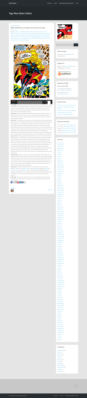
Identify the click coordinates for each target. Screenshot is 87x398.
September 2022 (60, 148)
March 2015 (59, 320)
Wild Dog (27, 40)
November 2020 (60, 190)
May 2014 (59, 339)
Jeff (15, 35)
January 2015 (60, 324)
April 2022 (59, 158)
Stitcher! (24, 168)
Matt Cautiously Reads (70, 126)
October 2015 (60, 307)
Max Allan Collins (30, 36)
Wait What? (17, 25)
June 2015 (59, 315)
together (35, 168)
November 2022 (60, 144)
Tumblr (17, 170)
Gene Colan (41, 33)
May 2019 (59, 225)
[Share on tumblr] (22, 182)
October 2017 (60, 261)
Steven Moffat (36, 38)
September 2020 (61, 194)
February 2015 (60, 322)
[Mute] (46, 102)
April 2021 (59, 181)
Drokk (58, 352)
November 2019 (60, 213)
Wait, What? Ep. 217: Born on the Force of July (28, 28)
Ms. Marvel (43, 36)
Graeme (12, 35)
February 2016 (60, 299)
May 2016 (59, 294)
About (55, 3)
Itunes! (27, 168)
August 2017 (60, 265)
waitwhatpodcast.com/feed (63, 93)
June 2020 (59, 200)
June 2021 (59, 177)
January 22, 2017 (14, 30)
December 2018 (60, 234)
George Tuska (48, 33)
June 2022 (59, 154)
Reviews (59, 363)
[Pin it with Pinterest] (18, 182)
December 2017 (60, 257)
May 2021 (59, 179)
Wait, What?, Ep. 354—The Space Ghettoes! (66, 110)
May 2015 (59, 316)
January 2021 (60, 186)
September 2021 (60, 171)
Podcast (47, 36)
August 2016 (60, 288)
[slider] (49, 101)
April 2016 (59, 295)
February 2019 (60, 230)
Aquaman (27, 31)
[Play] (13, 102)
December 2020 (60, 188)
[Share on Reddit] (16, 182)
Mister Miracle (37, 36)
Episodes (59, 354)
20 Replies (50, 189)
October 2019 (60, 215)
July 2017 (59, 267)
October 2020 (60, 192)
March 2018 (59, 251)
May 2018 (59, 248)
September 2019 (60, 217)
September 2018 (60, 240)
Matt (14, 170)
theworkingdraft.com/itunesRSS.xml (64, 90)
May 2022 (59, 156)
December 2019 (60, 211)
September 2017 (60, 263)
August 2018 (60, 242)
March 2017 (59, 274)
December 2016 (60, 280)
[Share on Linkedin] (20, 182)
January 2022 (60, 163)
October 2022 (60, 146)
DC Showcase (31, 33)
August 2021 (60, 173)
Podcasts (13, 25)
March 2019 (59, 228)
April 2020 (59, 204)
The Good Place (16, 40)
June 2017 (59, 269)
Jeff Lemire (18, 35)
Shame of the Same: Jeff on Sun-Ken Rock (72, 128)
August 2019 (60, 219)
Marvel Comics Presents (21, 36)
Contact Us (49, 3)
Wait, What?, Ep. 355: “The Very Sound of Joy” (67, 105)
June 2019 (59, 223)
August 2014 (60, 334)
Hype (58, 357)
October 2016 (60, 284)
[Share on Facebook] (12, 182)
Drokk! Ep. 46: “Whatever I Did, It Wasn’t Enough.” (65, 108)
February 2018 (60, 253)
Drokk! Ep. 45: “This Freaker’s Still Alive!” (65, 114)
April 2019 (59, 227)
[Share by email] (25, 182)
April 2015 (59, 318)
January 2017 (60, 278)
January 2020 (60, 209)
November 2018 (60, 236)
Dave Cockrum (24, 33)
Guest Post (59, 356)
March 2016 (59, 297)
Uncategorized (60, 367)
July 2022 (59, 152)
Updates (59, 369)
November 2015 (60, 305)
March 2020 (59, 206)
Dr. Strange (36, 33)
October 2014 (60, 330)
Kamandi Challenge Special (27, 35)
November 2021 (60, 167)
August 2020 (60, 196)
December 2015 (60, 303)
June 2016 (59, 292)
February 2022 (60, 162)
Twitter (65, 54)
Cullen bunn (18, 33)
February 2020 (60, 207)
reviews (15, 38)
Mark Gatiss (13, 36)
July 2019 (59, 221)
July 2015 (59, 313)
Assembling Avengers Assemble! (66, 3)
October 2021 (60, 169)
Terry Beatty (41, 38)
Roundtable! (60, 365)
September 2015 (60, 309)
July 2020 (59, 198)
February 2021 (60, 185)
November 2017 (60, 259)
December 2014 (60, 326)
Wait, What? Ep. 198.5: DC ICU (69, 124)
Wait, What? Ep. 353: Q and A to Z (64, 112)
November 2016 (60, 282)
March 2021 (59, 183)
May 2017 (59, 271)
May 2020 (59, 202)
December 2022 (60, 142)
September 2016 (60, 286)
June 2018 (59, 246)
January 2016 (60, 301)
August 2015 (60, 311)
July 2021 (59, 175)
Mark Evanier (46, 35)
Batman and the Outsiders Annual (37, 31)
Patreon (25, 170)
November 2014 (60, 328)
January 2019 (60, 232)
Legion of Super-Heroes (38, 35)
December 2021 (60, 165)
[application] (31, 102)
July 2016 (59, 290)
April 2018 (59, 250)
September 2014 (60, 332)
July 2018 (59, 244)
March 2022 (59, 160)
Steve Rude (30, 38)
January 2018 (60, 255)
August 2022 (60, 150)
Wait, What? (12, 3)
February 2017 (60, 276)
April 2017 (59, 272)
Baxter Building (60, 350)
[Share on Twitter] (14, 182)
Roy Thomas (20, 38)
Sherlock (25, 38)
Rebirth (12, 38)
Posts (58, 361)
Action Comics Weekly (20, 31)
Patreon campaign (67, 66)
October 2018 (60, 238)
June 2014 (59, 337)
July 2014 (59, 336)
